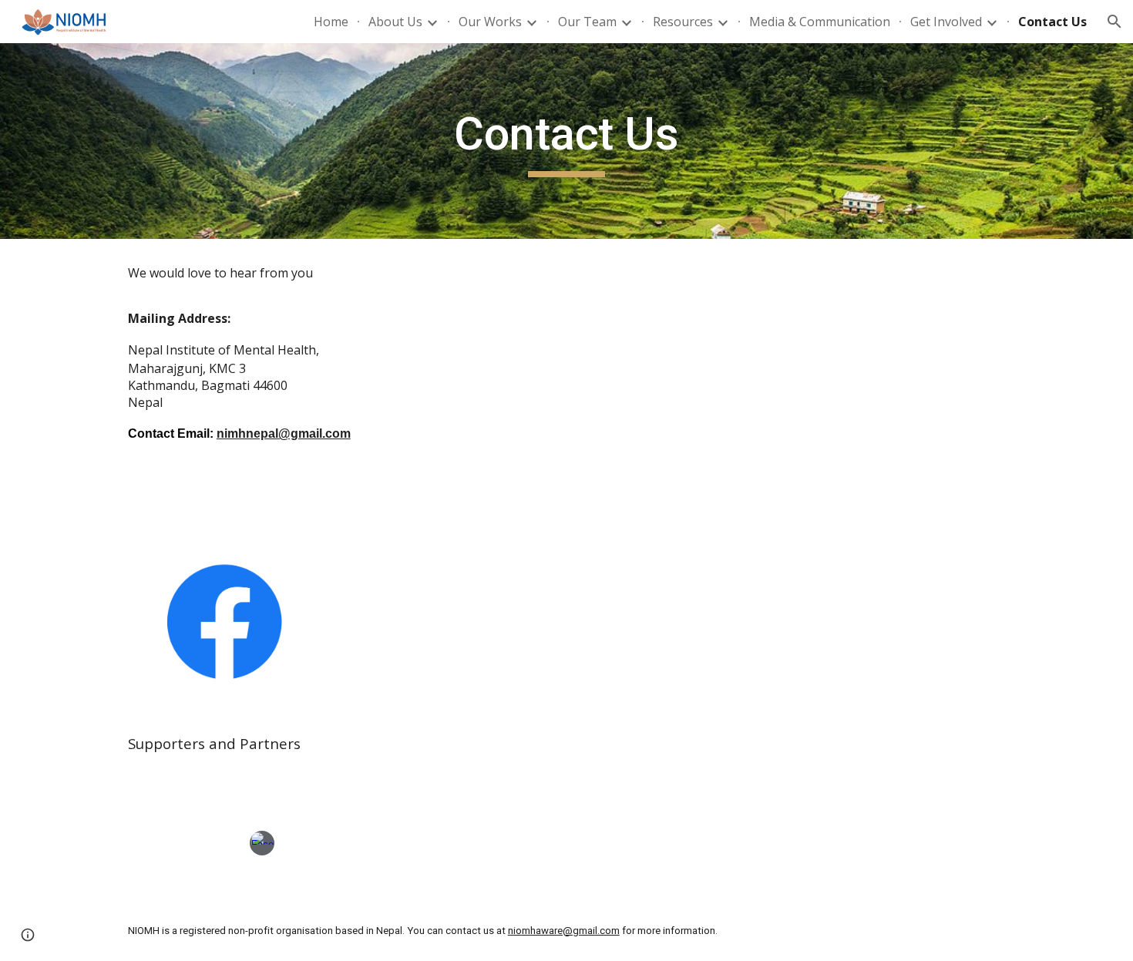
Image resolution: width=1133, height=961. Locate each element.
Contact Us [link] (1052, 21)
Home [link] (331, 21)
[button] (1114, 21)
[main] (566, 141)
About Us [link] (395, 21)
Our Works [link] (490, 21)
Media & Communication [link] (819, 21)
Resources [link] (683, 21)
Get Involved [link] (946, 21)
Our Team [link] (587, 21)
